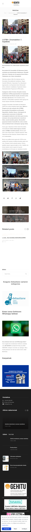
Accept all (6, 528)
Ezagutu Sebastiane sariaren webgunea (15, 283)
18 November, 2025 (14, 458)
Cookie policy (5, 525)
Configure (24, 528)
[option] (15, 237)
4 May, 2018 (11, 240)
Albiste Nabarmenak (8, 37)
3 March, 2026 (7, 426)
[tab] (5, 434)
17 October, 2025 (13, 467)
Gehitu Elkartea (5, 43)
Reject (15, 528)
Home (5, 12)
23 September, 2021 (13, 43)
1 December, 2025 (13, 449)
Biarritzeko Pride (18, 219)
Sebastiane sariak (12, 12)
